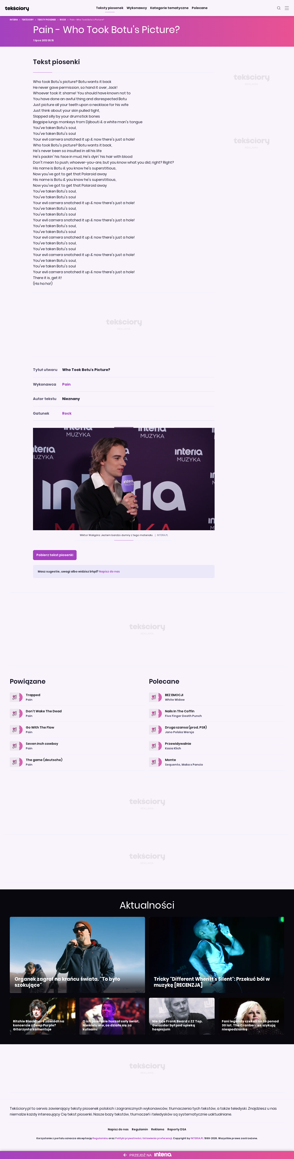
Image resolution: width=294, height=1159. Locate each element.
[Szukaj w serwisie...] (279, 8)
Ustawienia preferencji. (157, 1138)
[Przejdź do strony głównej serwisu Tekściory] (17, 8)
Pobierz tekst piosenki (54, 555)
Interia (14, 19)
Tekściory (28, 19)
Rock (63, 19)
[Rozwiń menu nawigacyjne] (287, 8)
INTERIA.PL (197, 1138)
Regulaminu (100, 1138)
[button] (109, 8)
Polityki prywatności (128, 1138)
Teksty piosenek (46, 19)
